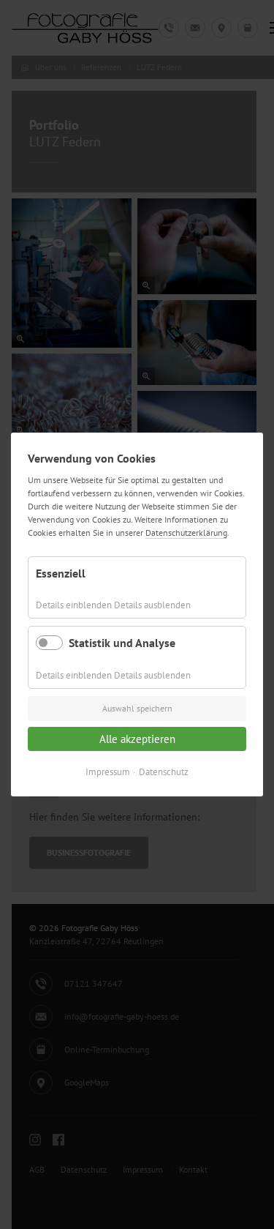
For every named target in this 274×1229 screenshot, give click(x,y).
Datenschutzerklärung (186, 532)
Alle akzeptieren (137, 739)
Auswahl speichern (137, 708)
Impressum (107, 772)
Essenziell (60, 573)
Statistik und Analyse (122, 642)
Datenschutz (164, 772)
